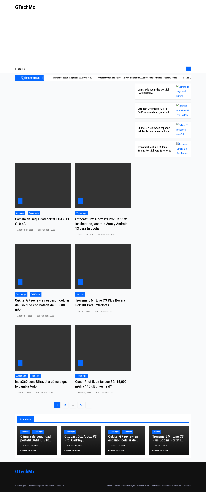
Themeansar (59, 485)
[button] (183, 68)
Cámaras (20, 213)
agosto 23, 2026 (25, 230)
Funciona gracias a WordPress (27, 485)
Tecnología (34, 213)
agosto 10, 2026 (86, 235)
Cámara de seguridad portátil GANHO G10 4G (35, 440)
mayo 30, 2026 (85, 392)
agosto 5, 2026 (25, 316)
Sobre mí (187, 485)
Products (20, 68)
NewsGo (48, 485)
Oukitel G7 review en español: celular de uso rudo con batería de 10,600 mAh (155, 131)
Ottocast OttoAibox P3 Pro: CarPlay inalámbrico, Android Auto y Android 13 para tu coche (101, 224)
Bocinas (80, 294)
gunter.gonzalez (46, 230)
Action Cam (21, 376)
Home (109, 485)
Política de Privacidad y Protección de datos (132, 485)
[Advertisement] (103, 39)
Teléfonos (35, 294)
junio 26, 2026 (24, 392)
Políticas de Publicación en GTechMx (166, 485)
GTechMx (25, 7)
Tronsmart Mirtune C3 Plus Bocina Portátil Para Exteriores (168, 440)
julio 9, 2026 (84, 311)
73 (80, 404)
